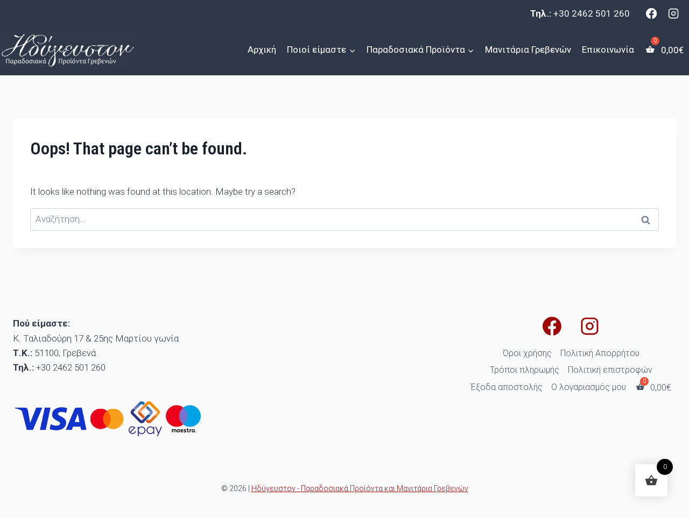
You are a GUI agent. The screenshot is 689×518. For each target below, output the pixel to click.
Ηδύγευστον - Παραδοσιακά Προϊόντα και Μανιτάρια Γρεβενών (359, 488)
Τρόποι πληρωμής (524, 370)
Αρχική (262, 49)
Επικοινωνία (608, 49)
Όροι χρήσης (527, 353)
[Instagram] (673, 13)
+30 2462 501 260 (591, 13)
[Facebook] (651, 13)
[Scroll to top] (11, 504)
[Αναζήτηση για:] (344, 219)
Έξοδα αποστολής (506, 387)
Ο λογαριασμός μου (588, 387)
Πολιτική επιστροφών (610, 370)
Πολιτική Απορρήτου (599, 353)
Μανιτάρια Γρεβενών (528, 49)
